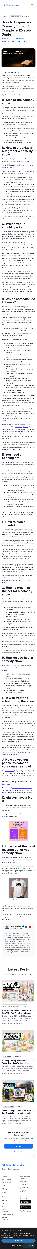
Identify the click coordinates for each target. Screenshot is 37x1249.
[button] (32, 5)
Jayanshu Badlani (8, 41)
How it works (6, 1182)
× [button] (35, 1229)
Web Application (25, 1211)
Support (4, 1200)
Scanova (25, 1181)
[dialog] (18, 1238)
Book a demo (6, 1179)
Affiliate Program (5, 1218)
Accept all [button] (18, 1241)
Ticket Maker (6, 1214)
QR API (24, 1191)
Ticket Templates (5, 1210)
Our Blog (4, 17)
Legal (4, 1192)
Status (4, 1203)
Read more (17, 1237)
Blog (3, 1206)
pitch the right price (21, 427)
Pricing (4, 1189)
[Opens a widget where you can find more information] (28, 1245)
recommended (9, 771)
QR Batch (25, 1188)
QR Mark (25, 1184)
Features (5, 1186)
